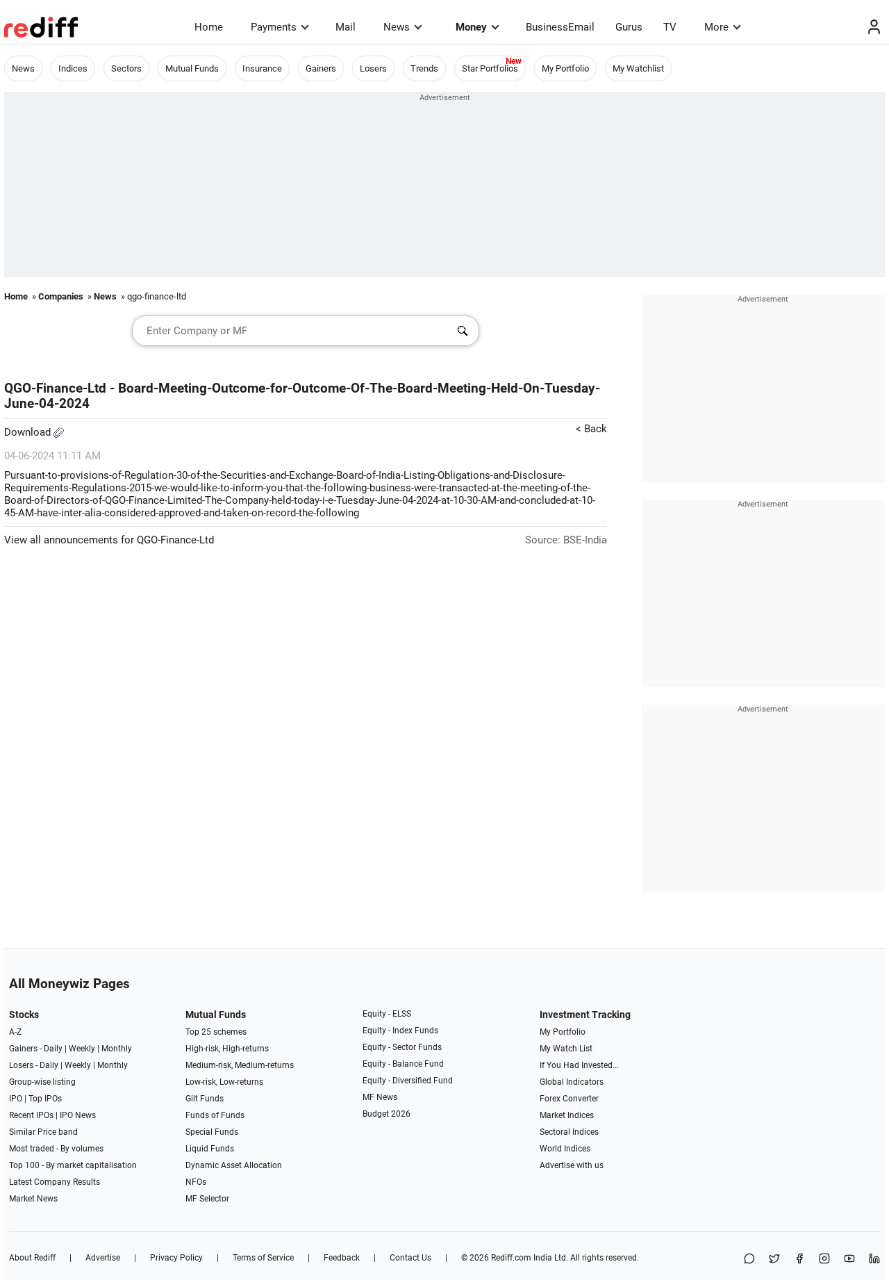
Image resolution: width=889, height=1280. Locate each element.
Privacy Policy (176, 1258)
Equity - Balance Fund (403, 1064)
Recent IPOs (31, 1115)
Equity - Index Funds (400, 1030)
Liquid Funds (209, 1149)
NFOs (195, 1182)
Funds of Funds (214, 1115)
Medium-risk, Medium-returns (239, 1065)
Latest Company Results (54, 1182)
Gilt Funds (204, 1098)
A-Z (15, 1032)
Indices (73, 68)
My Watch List (566, 1048)
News (396, 27)
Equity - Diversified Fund (408, 1080)
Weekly (82, 1048)
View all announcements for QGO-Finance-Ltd (109, 540)
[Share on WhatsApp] (749, 1259)
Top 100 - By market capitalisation (73, 1165)
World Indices (565, 1149)
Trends (424, 68)
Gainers (321, 68)
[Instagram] (824, 1259)
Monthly (116, 1048)
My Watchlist (638, 68)
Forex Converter (569, 1098)
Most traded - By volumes (56, 1149)
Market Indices (567, 1115)
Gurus (628, 27)
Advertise (102, 1258)
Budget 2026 (386, 1114)
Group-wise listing (42, 1082)
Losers (373, 68)
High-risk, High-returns (227, 1048)
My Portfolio (565, 68)
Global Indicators (572, 1082)
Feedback (342, 1258)
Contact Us (410, 1258)
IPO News (78, 1115)
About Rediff (32, 1258)
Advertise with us (572, 1165)
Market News (33, 1199)
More (716, 27)
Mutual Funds (192, 68)
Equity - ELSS (387, 1014)
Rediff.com (511, 1258)
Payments (274, 27)
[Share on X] (774, 1259)
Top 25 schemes (216, 1032)
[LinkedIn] (874, 1259)
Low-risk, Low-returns (224, 1082)
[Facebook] (799, 1259)
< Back (591, 428)
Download (28, 432)
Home (208, 27)
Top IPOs (45, 1098)
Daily (53, 1048)
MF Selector (207, 1199)
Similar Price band (43, 1132)
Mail (345, 27)
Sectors (126, 68)
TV (669, 27)
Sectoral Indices (569, 1132)
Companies (60, 296)
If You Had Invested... (579, 1065)
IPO (15, 1098)
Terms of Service (263, 1258)
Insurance (262, 68)
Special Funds (211, 1132)
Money (471, 27)
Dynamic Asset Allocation (233, 1165)
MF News (380, 1097)
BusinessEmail (560, 27)
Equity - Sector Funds (402, 1047)
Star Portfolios (490, 68)
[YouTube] (849, 1259)
